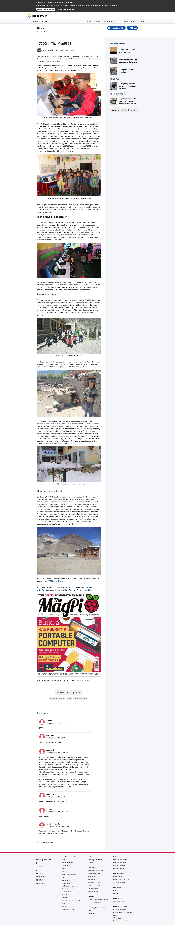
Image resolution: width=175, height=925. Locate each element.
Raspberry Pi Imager (119, 865)
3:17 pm (65, 723)
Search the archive (117, 28)
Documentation (108, 21)
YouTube (41, 873)
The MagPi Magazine (80, 698)
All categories (117, 876)
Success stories (93, 891)
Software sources (119, 882)
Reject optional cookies (66, 9)
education (53, 698)
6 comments (70, 50)
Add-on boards (92, 905)
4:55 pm (65, 738)
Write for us (117, 918)
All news (42, 32)
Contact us (65, 865)
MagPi (69, 698)
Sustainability (66, 883)
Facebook (41, 883)
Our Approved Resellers (69, 874)
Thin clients (91, 879)
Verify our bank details (69, 909)
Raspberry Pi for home (95, 860)
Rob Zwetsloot (59, 50)
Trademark (65, 868)
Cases (90, 911)
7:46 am (65, 797)
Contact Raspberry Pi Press (122, 921)
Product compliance (94, 873)
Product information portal (121, 879)
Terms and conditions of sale (71, 900)
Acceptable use (67, 892)
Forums (125, 21)
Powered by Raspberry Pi (96, 885)
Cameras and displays (95, 902)
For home (44, 21)
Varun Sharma (51, 794)
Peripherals (91, 914)
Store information (118, 901)
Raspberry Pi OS (118, 868)
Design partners (93, 888)
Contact (142, 21)
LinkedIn (41, 880)
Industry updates (93, 876)
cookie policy (68, 5)
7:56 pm (65, 753)
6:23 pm (65, 812)
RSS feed (133, 28)
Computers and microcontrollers (98, 899)
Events (115, 893)
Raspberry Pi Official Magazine (123, 912)
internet (61, 698)
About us (64, 871)
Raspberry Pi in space (95, 882)
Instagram (41, 876)
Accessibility (66, 880)
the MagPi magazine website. (80, 680)
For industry (34, 21)
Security (64, 906)
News (118, 21)
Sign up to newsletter (45, 860)
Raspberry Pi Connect (120, 860)
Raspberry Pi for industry (95, 871)
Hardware (89, 21)
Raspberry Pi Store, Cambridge (80, 590)
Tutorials (90, 863)
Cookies (64, 895)
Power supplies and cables (96, 908)
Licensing (65, 898)
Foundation (134, 21)
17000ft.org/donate (55, 581)
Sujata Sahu (50, 735)
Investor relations (67, 863)
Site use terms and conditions (71, 889)
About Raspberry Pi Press (121, 909)
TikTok (40, 870)
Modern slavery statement (70, 886)
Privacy (64, 903)
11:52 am (65, 826)
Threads (41, 866)
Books (115, 915)
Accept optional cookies (45, 9)
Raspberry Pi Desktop (120, 863)
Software (98, 21)
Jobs (63, 877)
